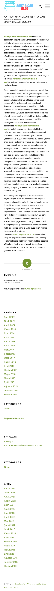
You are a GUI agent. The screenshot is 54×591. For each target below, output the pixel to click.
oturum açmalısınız (32, 288)
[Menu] (46, 6)
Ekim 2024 (9, 333)
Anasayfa (8, 441)
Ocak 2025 (9, 321)
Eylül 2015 (9, 382)
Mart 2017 (9, 349)
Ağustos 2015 (11, 386)
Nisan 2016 (9, 378)
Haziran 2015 (10, 394)
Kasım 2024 (10, 329)
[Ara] (39, 6)
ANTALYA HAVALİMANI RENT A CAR (24, 16)
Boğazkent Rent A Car (23, 584)
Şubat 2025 (9, 316)
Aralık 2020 (9, 337)
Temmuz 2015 (11, 390)
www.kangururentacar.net (24, 234)
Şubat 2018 (9, 341)
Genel (7, 408)
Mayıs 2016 (9, 374)
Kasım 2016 (10, 361)
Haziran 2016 (10, 369)
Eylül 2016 (9, 365)
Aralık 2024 (9, 325)
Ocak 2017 (9, 357)
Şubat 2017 (9, 353)
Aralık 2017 (9, 345)
